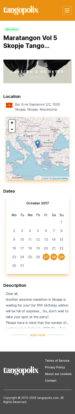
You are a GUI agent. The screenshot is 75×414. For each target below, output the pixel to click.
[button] (67, 10)
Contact (50, 380)
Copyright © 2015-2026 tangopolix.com (31, 397)
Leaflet (44, 178)
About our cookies (58, 374)
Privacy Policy (55, 367)
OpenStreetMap (60, 178)
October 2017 (37, 203)
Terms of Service (57, 360)
